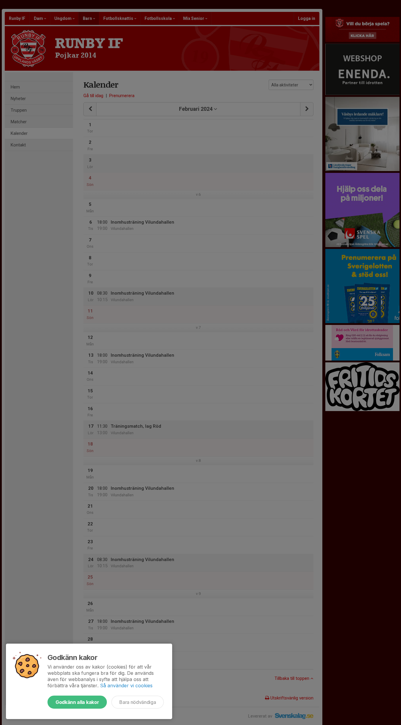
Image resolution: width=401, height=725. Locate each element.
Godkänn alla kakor (77, 702)
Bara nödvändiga (137, 702)
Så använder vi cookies (126, 685)
